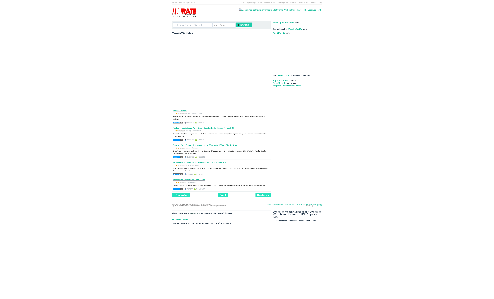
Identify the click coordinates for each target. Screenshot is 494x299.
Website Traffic (295, 29)
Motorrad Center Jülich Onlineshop (189, 179)
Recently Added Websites (314, 204)
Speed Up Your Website (283, 22)
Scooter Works (180, 110)
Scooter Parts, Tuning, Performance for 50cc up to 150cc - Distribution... (205, 145)
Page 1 (223, 195)
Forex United (279, 83)
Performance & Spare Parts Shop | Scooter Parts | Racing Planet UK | (203, 128)
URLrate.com (318, 205)
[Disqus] (247, 264)
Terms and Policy (289, 204)
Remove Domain (303, 3)
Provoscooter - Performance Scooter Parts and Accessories (200, 162)
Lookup (245, 25)
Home (243, 3)
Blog (320, 3)
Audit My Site (279, 33)
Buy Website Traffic (282, 80)
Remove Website (277, 204)
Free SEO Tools (291, 3)
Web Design (281, 3)
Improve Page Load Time (255, 3)
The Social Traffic (180, 219)
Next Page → (263, 195)
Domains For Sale (269, 3)
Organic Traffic (283, 75)
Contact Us (313, 3)
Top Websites (301, 204)
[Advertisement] (221, 91)
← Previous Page (181, 195)
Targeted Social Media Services (287, 85)
